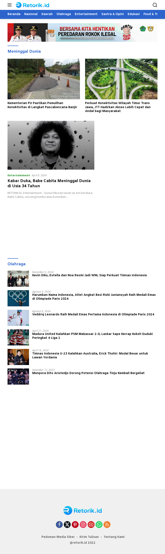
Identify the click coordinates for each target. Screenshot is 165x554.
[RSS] (107, 525)
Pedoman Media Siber (58, 537)
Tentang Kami (114, 537)
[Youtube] (91, 525)
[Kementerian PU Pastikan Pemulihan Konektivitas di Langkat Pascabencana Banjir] (44, 79)
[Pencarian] (155, 5)
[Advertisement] (82, 226)
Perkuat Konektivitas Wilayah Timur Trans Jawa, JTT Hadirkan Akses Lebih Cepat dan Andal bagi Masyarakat (118, 107)
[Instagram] (83, 525)
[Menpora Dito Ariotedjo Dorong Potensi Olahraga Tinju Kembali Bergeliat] (18, 376)
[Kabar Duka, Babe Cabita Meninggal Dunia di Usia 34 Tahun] (51, 145)
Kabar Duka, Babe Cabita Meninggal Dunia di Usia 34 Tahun (49, 183)
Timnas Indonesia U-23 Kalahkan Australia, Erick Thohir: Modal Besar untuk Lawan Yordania (90, 356)
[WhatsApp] (99, 525)
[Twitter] (67, 525)
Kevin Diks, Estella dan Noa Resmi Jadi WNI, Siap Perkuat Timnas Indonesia (89, 276)
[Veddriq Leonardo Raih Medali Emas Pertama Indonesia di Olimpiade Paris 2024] (18, 318)
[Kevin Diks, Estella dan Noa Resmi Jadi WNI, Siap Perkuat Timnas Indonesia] (18, 279)
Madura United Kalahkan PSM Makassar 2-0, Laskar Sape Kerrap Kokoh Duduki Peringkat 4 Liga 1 (92, 336)
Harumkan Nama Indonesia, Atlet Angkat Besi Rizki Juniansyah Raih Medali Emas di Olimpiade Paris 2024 (94, 297)
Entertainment (19, 175)
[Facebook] (59, 525)
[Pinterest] (75, 525)
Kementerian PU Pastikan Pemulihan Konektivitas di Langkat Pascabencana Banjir (42, 105)
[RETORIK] (36, 5)
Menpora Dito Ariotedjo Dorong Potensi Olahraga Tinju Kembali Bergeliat (88, 373)
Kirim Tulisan (89, 537)
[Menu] (10, 5)
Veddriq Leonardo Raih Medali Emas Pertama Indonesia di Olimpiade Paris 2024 (93, 315)
